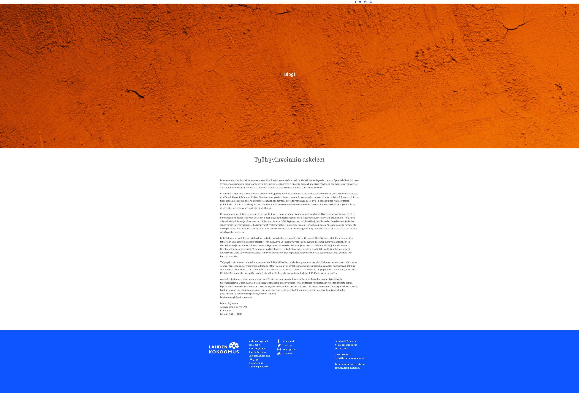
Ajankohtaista (257, 352)
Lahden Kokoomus (259, 355)
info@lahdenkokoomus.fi (350, 358)
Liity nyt (254, 359)
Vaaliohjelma (257, 348)
